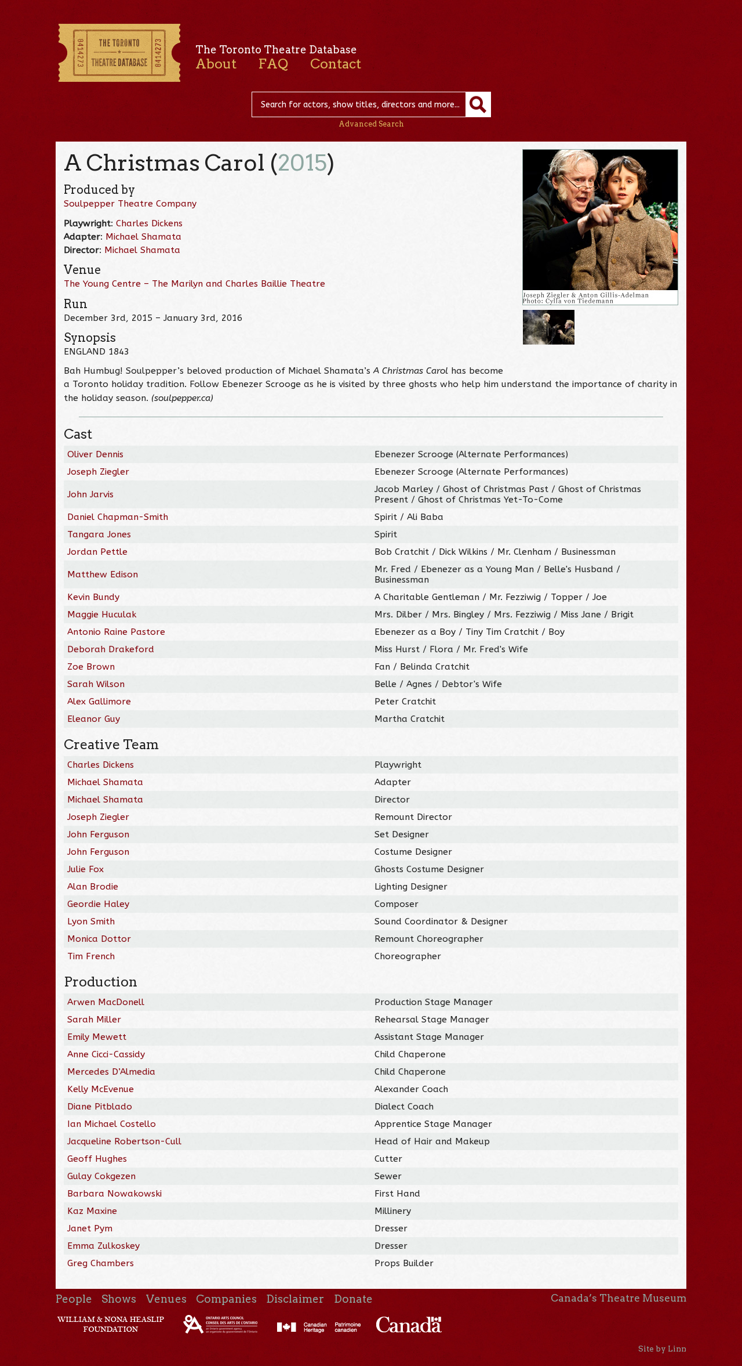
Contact (335, 64)
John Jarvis (90, 494)
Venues (166, 1299)
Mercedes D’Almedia (111, 1072)
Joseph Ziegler (98, 472)
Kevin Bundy (93, 597)
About (216, 64)
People (74, 1299)
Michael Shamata (143, 237)
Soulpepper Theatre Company (130, 203)
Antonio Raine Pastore (116, 632)
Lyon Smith (91, 921)
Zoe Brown (91, 667)
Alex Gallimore (99, 701)
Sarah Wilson (96, 684)
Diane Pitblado (99, 1106)
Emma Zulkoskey (103, 1246)
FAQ (273, 64)
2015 (302, 162)
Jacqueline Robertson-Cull (124, 1141)
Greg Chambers (100, 1263)
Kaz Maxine (92, 1211)
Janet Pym (89, 1228)
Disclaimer (295, 1299)
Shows (118, 1299)
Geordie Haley (98, 904)
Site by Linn (662, 1348)
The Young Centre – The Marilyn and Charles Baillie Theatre (194, 284)
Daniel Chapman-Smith (117, 517)
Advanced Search (371, 124)
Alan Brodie (92, 886)
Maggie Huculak (101, 614)
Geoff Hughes (97, 1159)
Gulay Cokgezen (101, 1176)
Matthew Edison (102, 574)
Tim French (91, 956)
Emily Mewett (96, 1037)
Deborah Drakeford (110, 649)
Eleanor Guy (93, 719)
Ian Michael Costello (111, 1124)
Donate (353, 1299)
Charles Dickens (149, 223)
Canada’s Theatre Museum (618, 1298)
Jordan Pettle (97, 552)
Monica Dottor (99, 939)
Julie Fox (85, 869)
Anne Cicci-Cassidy (106, 1054)
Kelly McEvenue (100, 1089)
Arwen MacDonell (105, 1002)
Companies (226, 1299)
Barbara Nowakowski (114, 1193)
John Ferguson (98, 834)
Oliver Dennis (95, 454)
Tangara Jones (99, 534)
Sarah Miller (94, 1019)
